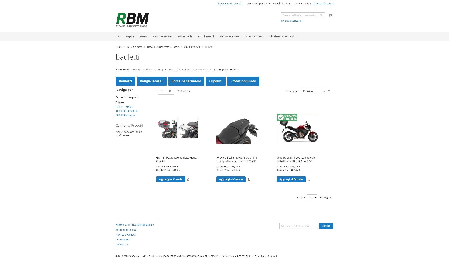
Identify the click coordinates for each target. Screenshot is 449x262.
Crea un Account (323, 3)
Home (119, 46)
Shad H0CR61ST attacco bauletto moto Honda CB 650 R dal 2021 (296, 159)
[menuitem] (118, 36)
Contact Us (122, 244)
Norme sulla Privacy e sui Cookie (135, 224)
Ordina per (292, 91)
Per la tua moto (134, 46)
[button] (188, 179)
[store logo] (132, 19)
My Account (225, 3)
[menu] (224, 36)
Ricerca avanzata (291, 20)
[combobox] (303, 15)
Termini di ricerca (126, 229)
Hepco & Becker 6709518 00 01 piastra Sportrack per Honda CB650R (237, 159)
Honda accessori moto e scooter (163, 46)
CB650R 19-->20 (192, 46)
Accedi (238, 3)
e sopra (125, 115)
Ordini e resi (123, 239)
